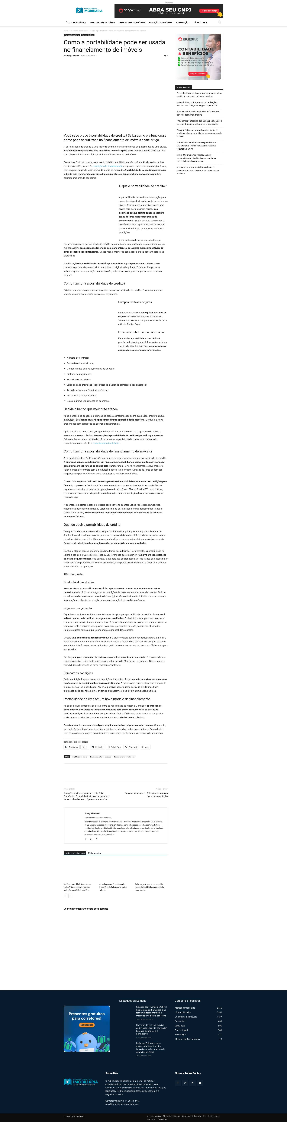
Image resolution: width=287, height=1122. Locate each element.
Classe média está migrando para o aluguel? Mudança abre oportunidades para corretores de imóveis (199, 133)
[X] (74, 62)
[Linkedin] (92, 839)
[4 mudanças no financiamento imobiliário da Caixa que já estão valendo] (115, 870)
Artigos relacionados (75, 853)
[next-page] (70, 896)
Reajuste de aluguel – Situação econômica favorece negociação (146, 795)
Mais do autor (94, 853)
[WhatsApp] (87, 62)
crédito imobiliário (79, 757)
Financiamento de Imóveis (100, 757)
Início (66, 30)
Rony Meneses (73, 55)
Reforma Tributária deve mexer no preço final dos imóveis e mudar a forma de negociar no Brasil (150, 1047)
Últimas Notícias (76, 22)
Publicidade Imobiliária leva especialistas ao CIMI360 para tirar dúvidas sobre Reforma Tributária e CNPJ (197, 145)
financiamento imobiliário (105, 443)
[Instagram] (185, 1083)
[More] (94, 62)
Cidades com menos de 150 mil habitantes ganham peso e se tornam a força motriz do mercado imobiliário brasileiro (151, 1011)
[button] (219, 22)
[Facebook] (67, 62)
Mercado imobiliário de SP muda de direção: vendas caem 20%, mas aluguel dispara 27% (197, 104)
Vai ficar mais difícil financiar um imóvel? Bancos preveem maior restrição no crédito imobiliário (77, 887)
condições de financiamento (108, 166)
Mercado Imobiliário (102, 22)
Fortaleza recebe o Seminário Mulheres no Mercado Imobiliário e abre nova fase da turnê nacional (198, 170)
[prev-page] (65, 896)
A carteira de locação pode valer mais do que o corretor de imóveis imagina (198, 113)
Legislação (182, 22)
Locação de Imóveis (160, 22)
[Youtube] (200, 1083)
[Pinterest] (80, 62)
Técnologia (200, 22)
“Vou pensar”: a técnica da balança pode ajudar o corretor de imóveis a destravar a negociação (199, 122)
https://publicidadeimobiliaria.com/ (98, 818)
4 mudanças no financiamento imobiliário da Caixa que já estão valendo (112, 887)
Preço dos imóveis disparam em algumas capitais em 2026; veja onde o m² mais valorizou (199, 94)
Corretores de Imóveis (132, 22)
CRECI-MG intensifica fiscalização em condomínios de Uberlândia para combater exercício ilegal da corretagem (196, 158)
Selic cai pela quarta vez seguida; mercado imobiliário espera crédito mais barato (149, 887)
